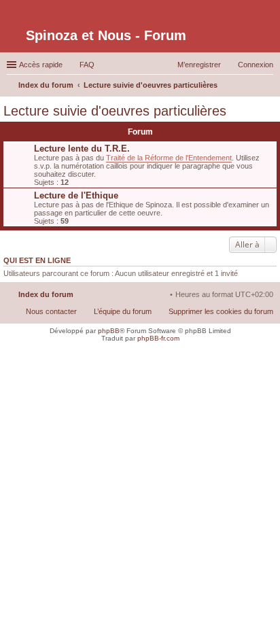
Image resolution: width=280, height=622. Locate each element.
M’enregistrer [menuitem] (199, 65)
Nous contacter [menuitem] (51, 311)
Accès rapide (41, 65)
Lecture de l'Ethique (76, 195)
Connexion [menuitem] (255, 65)
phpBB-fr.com (158, 338)
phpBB (109, 330)
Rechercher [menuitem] (267, 86)
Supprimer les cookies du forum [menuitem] (221, 311)
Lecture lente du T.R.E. (82, 148)
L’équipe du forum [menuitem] (123, 311)
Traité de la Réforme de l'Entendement (169, 158)
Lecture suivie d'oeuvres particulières (114, 110)
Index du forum (45, 294)
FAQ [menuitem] (87, 65)
